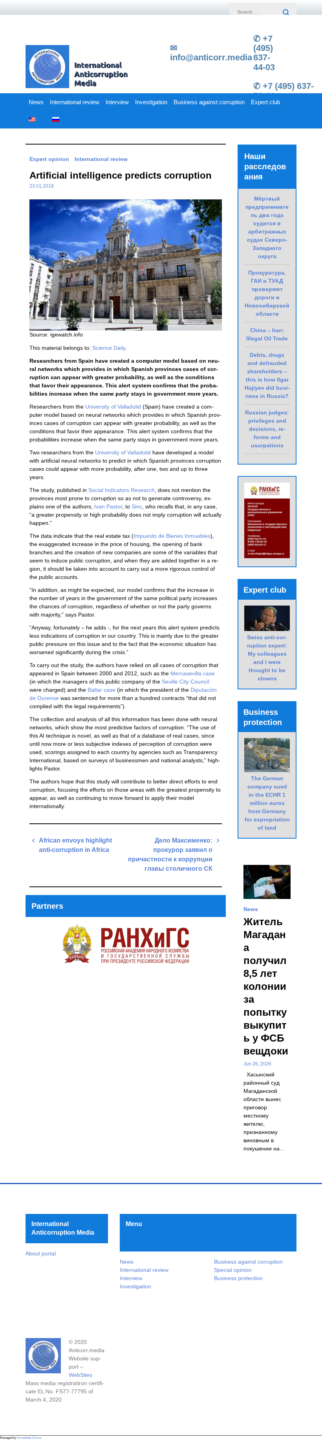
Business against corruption (209, 102)
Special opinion (233, 1270)
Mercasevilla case (192, 673)
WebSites (80, 1375)
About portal (41, 1253)
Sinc (137, 506)
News (36, 102)
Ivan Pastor (108, 506)
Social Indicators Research (121, 490)
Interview (117, 102)
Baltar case (101, 690)
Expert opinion (49, 159)
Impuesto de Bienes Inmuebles (172, 536)
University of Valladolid (113, 406)
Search (287, 13)
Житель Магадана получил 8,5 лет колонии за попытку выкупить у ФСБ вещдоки (265, 986)
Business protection (238, 1278)
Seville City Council (185, 681)
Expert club (265, 102)
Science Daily (108, 348)
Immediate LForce (29, 1438)
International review (74, 102)
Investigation (151, 102)
